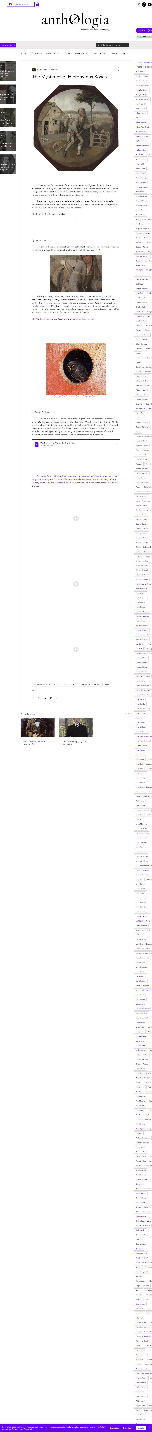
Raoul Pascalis (141, 1170)
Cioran (138, 330)
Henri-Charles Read (143, 616)
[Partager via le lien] (51, 698)
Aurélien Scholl (141, 238)
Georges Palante (142, 538)
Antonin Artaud (141, 196)
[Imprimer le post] (56, 698)
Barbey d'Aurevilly (142, 247)
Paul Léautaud (141, 1096)
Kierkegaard (140, 805)
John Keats (140, 759)
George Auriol (141, 515)
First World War (141, 459)
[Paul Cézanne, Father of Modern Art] (38, 727)
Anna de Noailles (142, 187)
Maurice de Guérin (143, 1018)
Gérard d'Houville (142, 570)
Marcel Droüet (141, 939)
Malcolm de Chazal (143, 930)
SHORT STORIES (142, 1258)
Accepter (141, 1428)
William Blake (140, 1392)
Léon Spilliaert (141, 902)
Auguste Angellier (142, 228)
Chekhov (139, 325)
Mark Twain (140, 995)
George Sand (141, 524)
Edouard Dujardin (142, 390)
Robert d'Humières (143, 1226)
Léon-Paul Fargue (142, 912)
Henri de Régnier (142, 612)
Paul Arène (140, 1087)
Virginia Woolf (141, 1378)
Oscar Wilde (140, 1069)
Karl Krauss (140, 801)
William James (141, 1401)
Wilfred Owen (141, 1387)
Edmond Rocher (142, 381)
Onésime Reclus (142, 1064)
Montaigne (140, 1041)
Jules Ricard (140, 782)
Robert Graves (141, 1216)
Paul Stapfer (140, 1110)
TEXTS (148, 1313)
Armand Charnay (142, 201)
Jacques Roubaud (142, 672)
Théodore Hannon (142, 1327)
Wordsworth (140, 1406)
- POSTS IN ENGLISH (42, 685)
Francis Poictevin (142, 473)
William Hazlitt (141, 1396)
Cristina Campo (141, 339)
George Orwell (141, 519)
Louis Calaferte (141, 829)
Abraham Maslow (142, 85)
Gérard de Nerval (142, 575)
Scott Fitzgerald (142, 1272)
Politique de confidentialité (22, 1429)
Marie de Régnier (142, 985)
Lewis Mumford (141, 824)
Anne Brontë (140, 192)
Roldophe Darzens (142, 1235)
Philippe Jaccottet (142, 1142)
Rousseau (139, 1249)
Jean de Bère (141, 727)
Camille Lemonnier (143, 275)
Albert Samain (141, 122)
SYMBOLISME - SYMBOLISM (90, 685)
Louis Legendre (141, 842)
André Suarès (141, 182)
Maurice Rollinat (141, 1013)
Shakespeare (140, 1281)
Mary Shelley (140, 999)
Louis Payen (140, 847)
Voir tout (128, 714)
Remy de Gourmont (143, 1189)
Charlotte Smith (141, 321)
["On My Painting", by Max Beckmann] (76, 727)
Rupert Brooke (141, 1253)
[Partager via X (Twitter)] (39, 698)
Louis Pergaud (141, 852)
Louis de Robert (142, 861)
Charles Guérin (141, 298)
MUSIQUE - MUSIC (143, 921)
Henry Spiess (140, 621)
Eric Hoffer (140, 413)
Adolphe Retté (141, 95)
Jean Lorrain (140, 718)
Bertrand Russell (142, 256)
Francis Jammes (142, 469)
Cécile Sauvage (141, 344)
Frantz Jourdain (141, 478)
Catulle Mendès (141, 288)
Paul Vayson (140, 1115)
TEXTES (139, 1313)
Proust (138, 1166)
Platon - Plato (141, 1156)
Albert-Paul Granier (143, 127)
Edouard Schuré (142, 395)
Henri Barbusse (141, 589)
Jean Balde (140, 699)
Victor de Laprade (142, 1369)
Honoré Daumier (142, 630)
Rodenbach (140, 1230)
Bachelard (139, 242)
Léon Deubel (140, 889)
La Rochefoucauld (142, 810)
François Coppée (142, 482)
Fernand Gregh (141, 441)
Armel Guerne (141, 210)
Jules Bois (139, 769)
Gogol (147, 556)
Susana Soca (140, 1304)
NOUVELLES (140, 1045)
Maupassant (140, 1004)
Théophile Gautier (142, 1341)
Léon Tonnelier (141, 907)
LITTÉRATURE (52, 53)
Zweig (138, 1410)
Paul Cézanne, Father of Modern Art (35, 742)
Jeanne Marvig (141, 745)
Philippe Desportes (143, 1138)
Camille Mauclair (142, 279)
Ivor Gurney (140, 644)
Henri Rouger (141, 607)
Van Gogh (139, 1350)
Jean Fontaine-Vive (143, 709)
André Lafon (140, 168)
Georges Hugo (141, 533)
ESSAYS (56, 685)
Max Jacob (140, 1027)
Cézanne (139, 348)
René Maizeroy (141, 1198)
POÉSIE (67, 53)
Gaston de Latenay (143, 501)
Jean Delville (140, 704)
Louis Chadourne (142, 833)
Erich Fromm (140, 418)
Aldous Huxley (141, 132)
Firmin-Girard (141, 455)
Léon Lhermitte (141, 898)
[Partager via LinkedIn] (45, 698)
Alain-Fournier (141, 104)
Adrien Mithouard (142, 99)
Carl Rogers (140, 284)
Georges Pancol (142, 542)
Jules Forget (140, 773)
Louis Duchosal (141, 838)
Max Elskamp (140, 1022)
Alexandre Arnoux (142, 136)
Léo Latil (139, 879)
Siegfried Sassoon (142, 1286)
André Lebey (140, 173)
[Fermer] (149, 1428)
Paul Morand (140, 1101)
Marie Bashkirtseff (142, 958)
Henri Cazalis (140, 593)
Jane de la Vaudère (143, 695)
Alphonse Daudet (142, 145)
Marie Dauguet (141, 967)
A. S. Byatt (140, 72)
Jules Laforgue (141, 778)
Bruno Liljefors (141, 265)
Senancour (140, 1276)
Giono (138, 552)
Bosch (107, 685)
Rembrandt (140, 1184)
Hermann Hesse (142, 625)
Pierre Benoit (140, 1147)
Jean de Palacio (141, 732)
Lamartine (139, 815)
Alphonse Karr (141, 150)
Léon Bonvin (140, 884)
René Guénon (141, 1193)
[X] (139, 4)
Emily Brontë (140, 409)
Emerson (139, 404)
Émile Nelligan (141, 1419)
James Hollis (140, 681)
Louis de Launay (142, 856)
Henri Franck (140, 602)
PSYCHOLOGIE (100, 53)
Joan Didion (140, 750)
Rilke (137, 1212)
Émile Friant (140, 1415)
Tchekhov (139, 1318)
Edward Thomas (142, 399)
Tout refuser (127, 1428)
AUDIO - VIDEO (70, 685)
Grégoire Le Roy (142, 561)
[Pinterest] (144, 4)
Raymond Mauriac (142, 1179)
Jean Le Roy (140, 713)
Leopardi (139, 819)
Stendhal (139, 1295)
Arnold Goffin (141, 215)
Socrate (138, 1290)
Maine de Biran (141, 925)
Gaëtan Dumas (141, 505)
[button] (37, 4)
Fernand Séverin (142, 445)
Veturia (138, 1364)
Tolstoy (138, 1346)
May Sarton (140, 1032)
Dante (138, 353)
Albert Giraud (141, 113)
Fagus (138, 432)
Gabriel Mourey (141, 496)
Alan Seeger (140, 108)
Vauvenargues (141, 1355)
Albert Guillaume (142, 118)
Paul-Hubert (140, 1124)
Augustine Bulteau (143, 233)
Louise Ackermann (143, 870)
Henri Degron (141, 598)
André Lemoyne (142, 178)
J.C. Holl (139, 649)
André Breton (141, 159)
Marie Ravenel (141, 981)
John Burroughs (142, 755)
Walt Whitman (141, 1382)
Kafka (138, 796)
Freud (138, 487)
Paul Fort (139, 1092)
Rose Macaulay (141, 1244)
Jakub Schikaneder (143, 676)
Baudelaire (140, 252)
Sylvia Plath (140, 1309)
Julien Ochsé (140, 792)
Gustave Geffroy (142, 565)
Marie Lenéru (141, 972)
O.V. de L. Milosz (142, 1055)
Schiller (138, 1267)
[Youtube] (149, 4)
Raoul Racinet (141, 1175)
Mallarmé (139, 935)
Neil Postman (141, 1050)
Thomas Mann (141, 1322)
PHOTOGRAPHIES (143, 1078)
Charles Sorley (141, 307)
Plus (124, 53)
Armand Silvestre (142, 205)
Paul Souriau (140, 1106)
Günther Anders (142, 579)
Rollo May (139, 1239)
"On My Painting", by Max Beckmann (74, 742)
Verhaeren (139, 1359)
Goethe (138, 556)
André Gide (140, 164)
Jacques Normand (143, 662)
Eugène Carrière (142, 422)
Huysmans (139, 635)
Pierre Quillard (141, 1152)
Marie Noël (140, 976)
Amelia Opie (140, 155)
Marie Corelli (140, 962)
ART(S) (114, 53)
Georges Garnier (142, 529)
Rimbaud (146, 1212)
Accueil (24, 53)
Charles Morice (141, 302)
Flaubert (139, 464)
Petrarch (139, 1133)
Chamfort (139, 293)
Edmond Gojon (141, 376)
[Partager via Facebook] (33, 698)
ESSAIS (138, 372)
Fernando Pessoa (142, 450)
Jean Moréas (140, 722)
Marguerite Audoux (143, 949)
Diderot (138, 362)
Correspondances (142, 335)
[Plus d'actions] (118, 69)
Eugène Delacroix (142, 427)
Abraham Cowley (142, 81)
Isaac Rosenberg (142, 639)
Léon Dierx (140, 893)
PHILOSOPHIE (81, 53)
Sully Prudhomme (142, 1299)
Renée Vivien (140, 1202)
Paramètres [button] (114, 1428)
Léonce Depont (141, 916)
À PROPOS (37, 53)
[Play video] (76, 518)
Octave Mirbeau (142, 1059)
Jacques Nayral (141, 658)
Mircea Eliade (141, 1036)
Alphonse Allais (141, 141)
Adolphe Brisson (142, 90)
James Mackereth (142, 685)
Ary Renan (139, 224)
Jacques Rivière (141, 667)
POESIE (138, 1082)
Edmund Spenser (142, 385)
